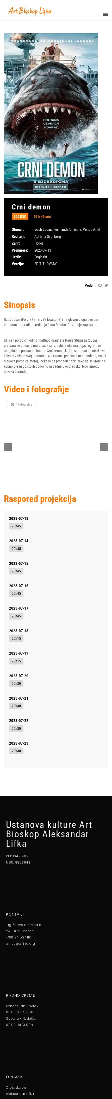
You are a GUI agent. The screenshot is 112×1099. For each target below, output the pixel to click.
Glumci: (18, 229)
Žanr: (16, 243)
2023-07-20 (18, 676)
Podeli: (90, 285)
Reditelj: (18, 236)
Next (104, 447)
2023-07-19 (18, 653)
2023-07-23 (18, 743)
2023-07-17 (18, 608)
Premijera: (20, 250)
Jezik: (16, 257)
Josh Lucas (43, 229)
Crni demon (31, 207)
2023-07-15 (18, 563)
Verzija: (18, 263)
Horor (38, 243)
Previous (8, 447)
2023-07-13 (18, 518)
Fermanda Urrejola (67, 229)
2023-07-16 (18, 586)
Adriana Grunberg (47, 236)
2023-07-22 (18, 720)
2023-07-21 (18, 698)
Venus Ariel (91, 229)
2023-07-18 (18, 631)
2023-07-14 (18, 541)
